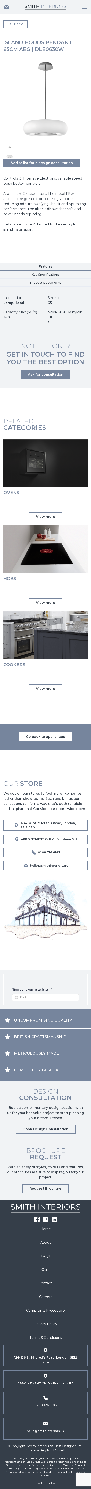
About (45, 1242)
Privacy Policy (45, 1324)
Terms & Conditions (45, 1338)
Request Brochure (45, 1188)
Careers (45, 1297)
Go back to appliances (45, 737)
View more (45, 517)
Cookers (14, 664)
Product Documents (45, 282)
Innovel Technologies (45, 1483)
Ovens (11, 492)
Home (45, 1229)
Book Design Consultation (45, 1129)
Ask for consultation (45, 374)
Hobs (9, 578)
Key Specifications (46, 274)
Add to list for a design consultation (42, 163)
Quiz (45, 1270)
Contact (45, 1283)
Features (45, 266)
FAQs (45, 1256)
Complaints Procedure (45, 1310)
